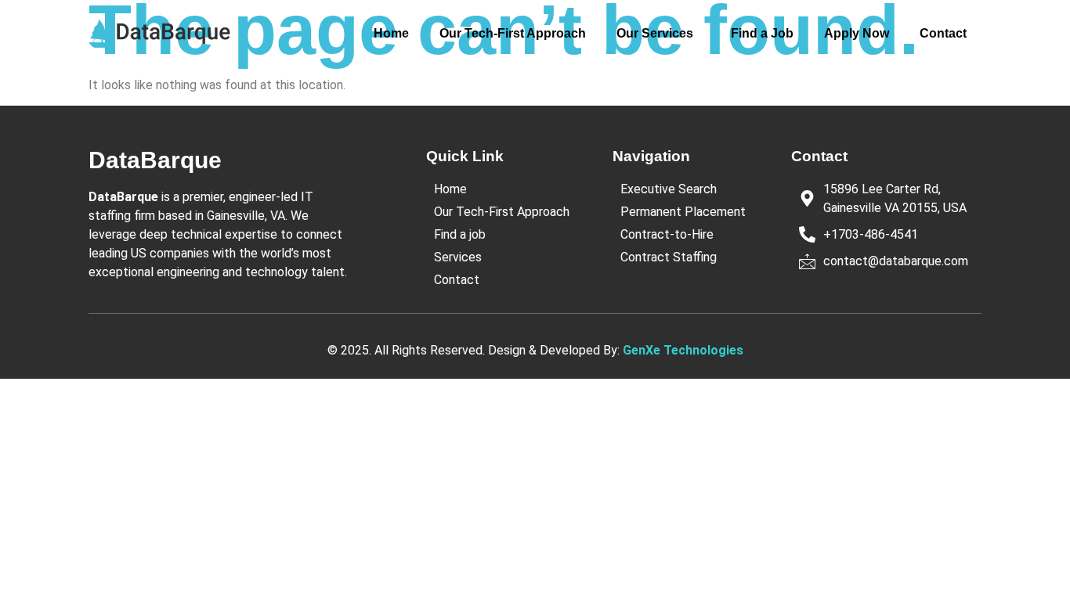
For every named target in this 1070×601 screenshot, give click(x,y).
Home (391, 33)
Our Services (654, 33)
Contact (943, 33)
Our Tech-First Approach (512, 33)
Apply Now (856, 33)
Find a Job (762, 33)
